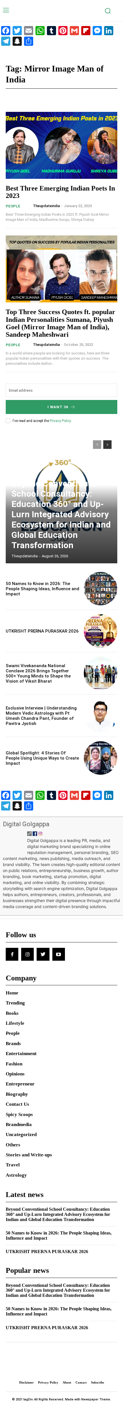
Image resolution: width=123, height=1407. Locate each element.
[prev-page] (97, 444)
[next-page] (107, 444)
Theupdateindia (46, 206)
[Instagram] (27, 954)
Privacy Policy (60, 421)
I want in (57, 407)
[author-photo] (28, 206)
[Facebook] (12, 954)
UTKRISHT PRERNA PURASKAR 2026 (42, 631)
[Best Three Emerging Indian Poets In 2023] (61, 145)
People (13, 206)
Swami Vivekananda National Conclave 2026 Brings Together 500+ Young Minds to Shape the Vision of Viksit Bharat (38, 673)
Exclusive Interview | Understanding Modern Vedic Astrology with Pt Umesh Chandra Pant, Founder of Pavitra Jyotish (41, 716)
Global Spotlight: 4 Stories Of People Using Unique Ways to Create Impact (42, 758)
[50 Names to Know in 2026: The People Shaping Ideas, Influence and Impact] (100, 588)
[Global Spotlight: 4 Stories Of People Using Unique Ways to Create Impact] (100, 758)
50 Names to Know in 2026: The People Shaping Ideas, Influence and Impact (42, 589)
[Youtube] (58, 954)
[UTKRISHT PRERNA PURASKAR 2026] (100, 631)
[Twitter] (43, 954)
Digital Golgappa (26, 824)
